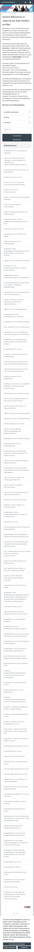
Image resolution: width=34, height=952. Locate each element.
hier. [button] (12, 939)
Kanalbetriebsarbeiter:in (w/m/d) (13, 349)
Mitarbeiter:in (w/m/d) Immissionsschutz (15, 500)
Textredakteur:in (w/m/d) (11, 522)
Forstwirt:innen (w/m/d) (10, 887)
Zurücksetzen (17, 136)
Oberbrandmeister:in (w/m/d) (12, 867)
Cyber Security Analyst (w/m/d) (13, 607)
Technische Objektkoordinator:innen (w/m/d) (16, 769)
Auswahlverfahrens (13, 68)
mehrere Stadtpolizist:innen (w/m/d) (14, 424)
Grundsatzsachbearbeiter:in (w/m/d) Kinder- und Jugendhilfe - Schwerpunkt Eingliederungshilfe (16, 285)
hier (11, 85)
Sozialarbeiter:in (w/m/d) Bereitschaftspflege (16, 322)
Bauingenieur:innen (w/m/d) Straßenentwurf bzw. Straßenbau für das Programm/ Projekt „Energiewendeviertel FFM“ (16, 818)
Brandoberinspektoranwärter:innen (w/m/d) (16, 746)
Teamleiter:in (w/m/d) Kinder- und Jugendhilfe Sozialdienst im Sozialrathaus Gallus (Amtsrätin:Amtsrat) (17, 386)
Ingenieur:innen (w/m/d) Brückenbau (14, 756)
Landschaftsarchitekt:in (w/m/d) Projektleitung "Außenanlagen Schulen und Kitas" (16, 221)
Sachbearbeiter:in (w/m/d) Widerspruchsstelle (17, 438)
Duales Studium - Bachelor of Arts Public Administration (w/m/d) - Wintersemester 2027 (15, 731)
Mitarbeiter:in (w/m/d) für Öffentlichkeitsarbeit (17, 419)
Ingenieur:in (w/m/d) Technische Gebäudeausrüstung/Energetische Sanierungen (13, 578)
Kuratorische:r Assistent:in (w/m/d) (14, 229)
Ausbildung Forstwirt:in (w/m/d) (13, 177)
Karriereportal (13, 96)
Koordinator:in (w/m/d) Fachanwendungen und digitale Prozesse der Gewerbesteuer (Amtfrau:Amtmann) (16, 544)
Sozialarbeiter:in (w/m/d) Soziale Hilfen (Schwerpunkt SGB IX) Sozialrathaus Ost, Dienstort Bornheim (15, 453)
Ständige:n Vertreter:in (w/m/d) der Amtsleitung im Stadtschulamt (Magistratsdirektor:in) (14, 302)
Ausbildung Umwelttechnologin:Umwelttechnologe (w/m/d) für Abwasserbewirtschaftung (15, 699)
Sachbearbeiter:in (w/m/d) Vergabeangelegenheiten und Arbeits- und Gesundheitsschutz (16, 514)
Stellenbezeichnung (10, 145)
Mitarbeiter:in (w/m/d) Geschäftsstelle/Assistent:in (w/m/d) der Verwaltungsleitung (15, 268)
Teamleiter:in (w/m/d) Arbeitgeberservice (15, 309)
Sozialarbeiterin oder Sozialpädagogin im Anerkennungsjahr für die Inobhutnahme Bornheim (15, 342)
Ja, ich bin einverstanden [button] (17, 944)
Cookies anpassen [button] (10, 947)
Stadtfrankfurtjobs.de (8, 2)
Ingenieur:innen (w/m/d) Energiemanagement (17, 413)
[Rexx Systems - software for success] (27, 907)
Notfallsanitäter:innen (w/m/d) (12, 862)
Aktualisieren (17, 140)
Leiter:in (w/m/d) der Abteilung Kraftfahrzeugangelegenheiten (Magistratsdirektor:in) (12, 431)
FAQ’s (12, 70)
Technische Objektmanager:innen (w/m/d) (15, 774)
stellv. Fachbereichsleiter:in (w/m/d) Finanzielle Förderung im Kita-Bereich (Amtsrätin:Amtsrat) (17, 553)
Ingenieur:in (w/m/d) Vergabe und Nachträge (16, 261)
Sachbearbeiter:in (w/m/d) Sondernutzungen (16, 393)
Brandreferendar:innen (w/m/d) (13, 751)
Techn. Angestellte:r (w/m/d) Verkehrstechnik (16, 327)
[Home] (17, 8)
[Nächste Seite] (18, 913)
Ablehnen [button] (24, 947)
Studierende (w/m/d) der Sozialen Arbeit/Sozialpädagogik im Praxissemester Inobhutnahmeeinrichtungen (16, 842)
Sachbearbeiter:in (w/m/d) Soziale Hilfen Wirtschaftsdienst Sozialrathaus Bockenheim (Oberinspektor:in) (16, 470)
